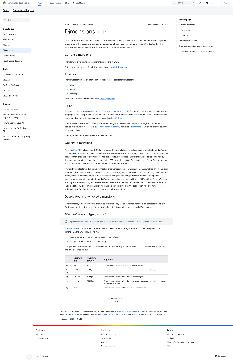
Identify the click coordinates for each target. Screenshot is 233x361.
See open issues (42, 338)
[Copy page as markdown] (106, 32)
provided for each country (108, 127)
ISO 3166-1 (118, 118)
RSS (168, 346)
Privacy (45, 356)
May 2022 (77, 150)
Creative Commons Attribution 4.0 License (129, 312)
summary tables (137, 127)
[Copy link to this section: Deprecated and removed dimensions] (117, 196)
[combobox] (184, 3)
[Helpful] (163, 24)
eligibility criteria (120, 67)
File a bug (39, 334)
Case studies (55, 3)
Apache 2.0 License (74, 314)
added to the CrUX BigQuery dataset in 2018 (109, 111)
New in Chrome (79, 3)
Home (67, 24)
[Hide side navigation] (29, 356)
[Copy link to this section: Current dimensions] (93, 55)
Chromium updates (108, 334)
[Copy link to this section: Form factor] (80, 74)
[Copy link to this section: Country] (76, 106)
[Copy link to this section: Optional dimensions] (94, 143)
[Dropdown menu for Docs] (45, 2)
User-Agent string (108, 99)
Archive (104, 342)
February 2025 (132, 221)
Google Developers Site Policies (108, 314)
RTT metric (160, 221)
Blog (67, 3)
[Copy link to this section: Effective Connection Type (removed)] (108, 214)
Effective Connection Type (76, 228)
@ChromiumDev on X (175, 334)
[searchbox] (16, 20)
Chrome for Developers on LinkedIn (180, 342)
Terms (38, 356)
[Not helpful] (166, 24)
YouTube (170, 338)
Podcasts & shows (108, 346)
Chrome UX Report (23, 10)
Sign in (227, 3)
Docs (39, 3)
